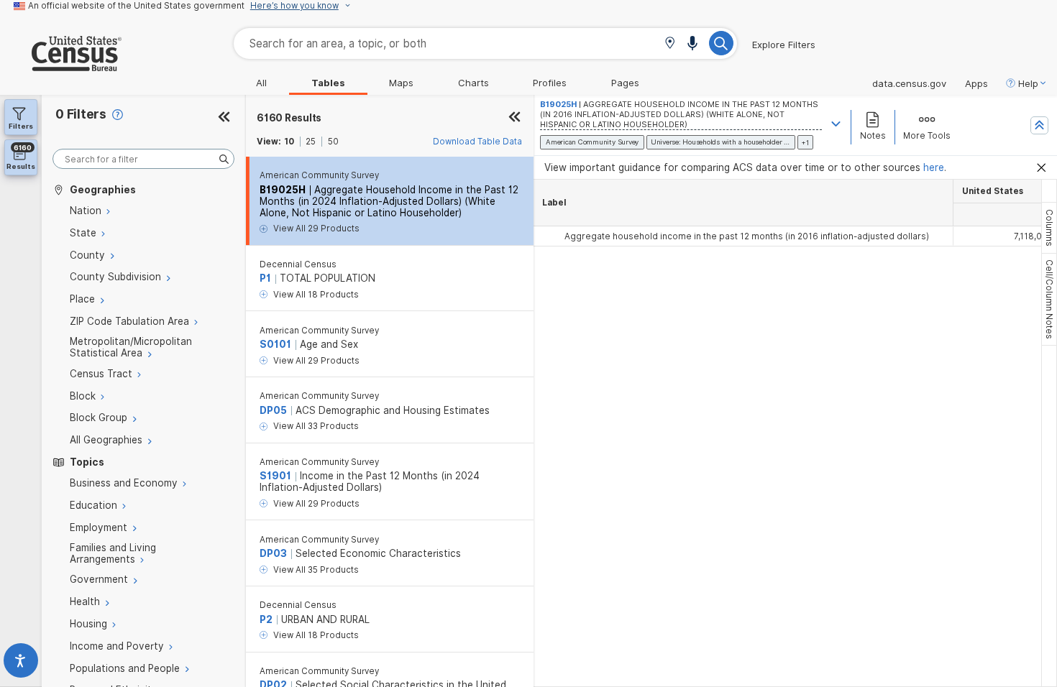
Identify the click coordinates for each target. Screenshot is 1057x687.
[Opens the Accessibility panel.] (21, 663)
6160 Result (289, 118)
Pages (625, 82)
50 (333, 142)
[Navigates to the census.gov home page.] (61, 65)
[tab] (1049, 228)
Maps (401, 82)
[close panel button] (514, 117)
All (261, 82)
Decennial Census (298, 264)
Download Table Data (477, 142)
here (933, 167)
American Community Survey (319, 175)
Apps (976, 83)
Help (1028, 83)
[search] (143, 159)
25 (311, 142)
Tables (328, 82)
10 (289, 142)
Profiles (550, 82)
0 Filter (80, 113)
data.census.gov (909, 83)
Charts (473, 82)
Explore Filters (783, 44)
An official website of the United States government (136, 6)
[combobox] (485, 43)
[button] (670, 44)
